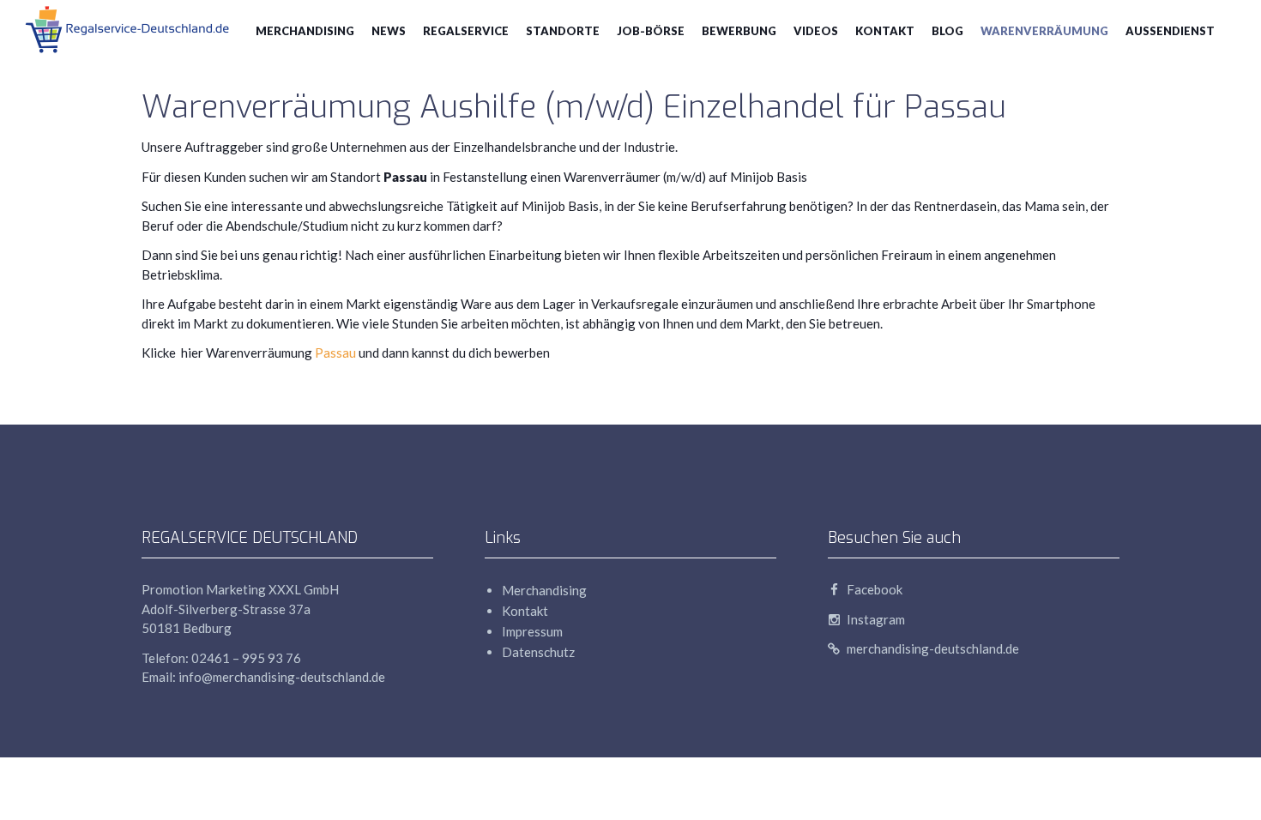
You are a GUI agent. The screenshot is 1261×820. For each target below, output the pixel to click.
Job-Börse (651, 31)
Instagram (874, 619)
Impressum (532, 631)
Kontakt (884, 31)
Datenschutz (538, 652)
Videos (815, 31)
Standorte (563, 31)
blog (947, 31)
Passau (337, 352)
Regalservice (466, 31)
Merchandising (305, 31)
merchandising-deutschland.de (931, 648)
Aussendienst (1170, 31)
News (388, 31)
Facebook (873, 589)
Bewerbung (739, 31)
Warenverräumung (1044, 31)
